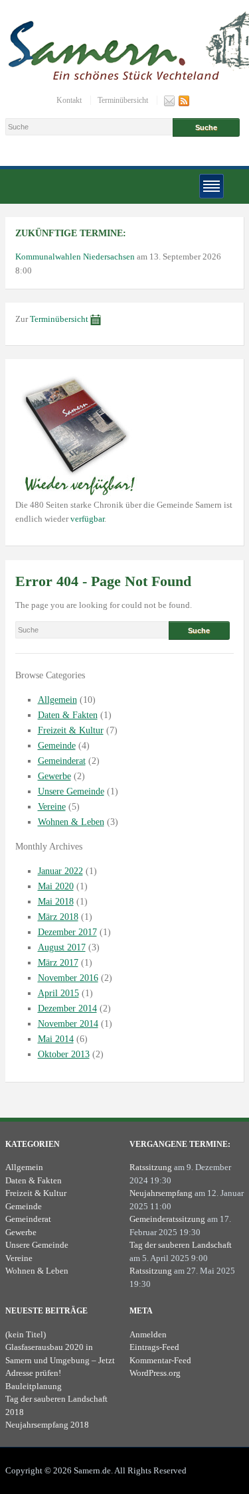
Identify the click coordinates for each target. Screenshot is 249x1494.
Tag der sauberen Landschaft (180, 1245)
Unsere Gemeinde (71, 791)
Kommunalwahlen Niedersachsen (75, 256)
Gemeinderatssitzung (167, 1219)
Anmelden (148, 1334)
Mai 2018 (56, 902)
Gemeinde (57, 746)
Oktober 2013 (64, 1054)
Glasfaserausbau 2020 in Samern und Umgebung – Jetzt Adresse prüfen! (60, 1360)
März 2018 (58, 917)
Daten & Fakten (68, 715)
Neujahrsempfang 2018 (47, 1425)
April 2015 (58, 993)
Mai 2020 (56, 886)
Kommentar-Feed (160, 1360)
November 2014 (68, 1024)
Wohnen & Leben (71, 822)
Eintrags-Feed (154, 1347)
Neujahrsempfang (161, 1193)
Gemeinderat (62, 761)
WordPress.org (155, 1373)
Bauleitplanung (33, 1386)
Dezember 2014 (67, 1008)
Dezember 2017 (67, 932)
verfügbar (87, 519)
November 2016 (68, 978)
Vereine (52, 807)
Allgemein (57, 700)
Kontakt (69, 100)
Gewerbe (54, 776)
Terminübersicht (123, 100)
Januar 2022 (60, 871)
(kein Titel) (25, 1334)
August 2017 (62, 947)
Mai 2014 (56, 1039)
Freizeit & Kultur (71, 730)
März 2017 (58, 963)
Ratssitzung (150, 1167)
